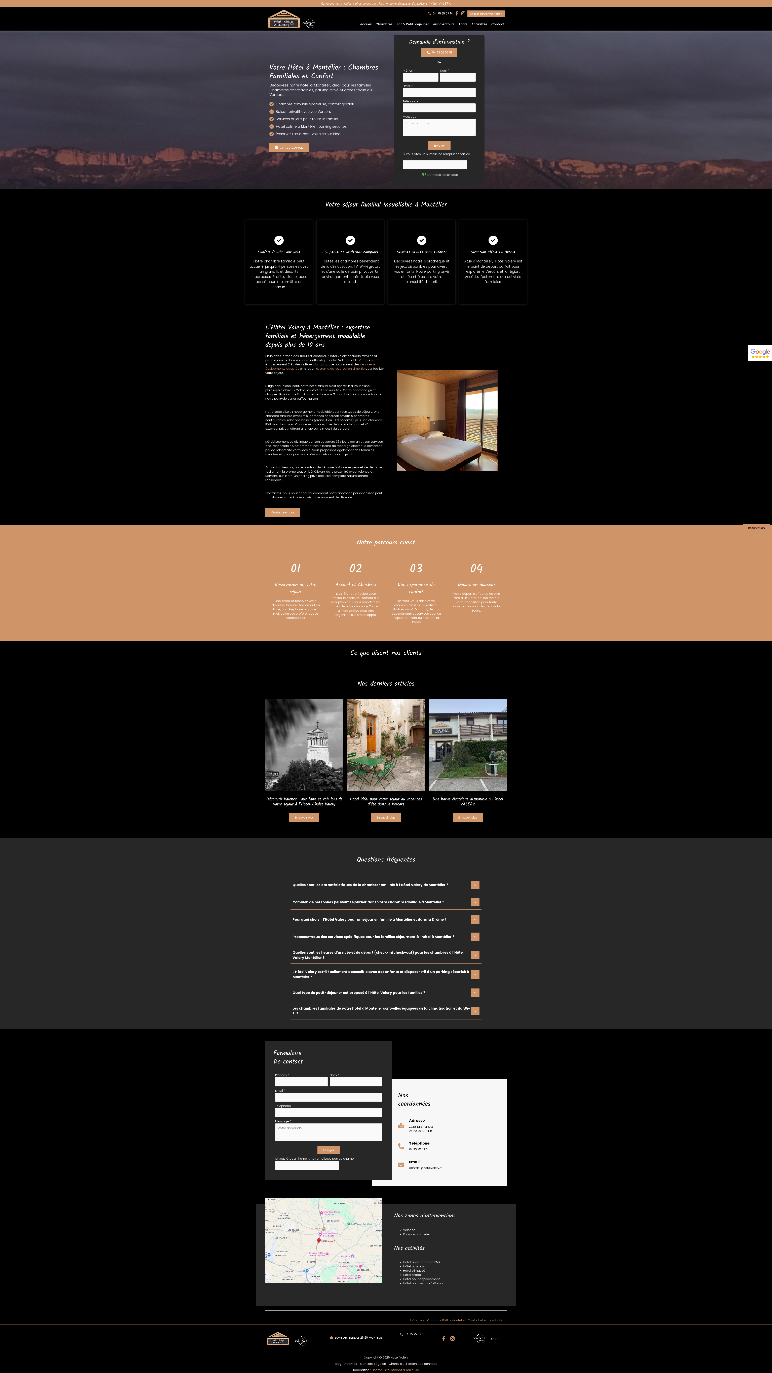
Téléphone (411, 101)
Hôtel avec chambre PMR (421, 1262)
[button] (440, 13)
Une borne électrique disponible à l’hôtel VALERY (468, 802)
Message (411, 116)
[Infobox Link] (415, 1127)
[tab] (386, 884)
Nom (444, 70)
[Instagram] (452, 1338)
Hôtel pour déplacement (421, 1279)
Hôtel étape (412, 1275)
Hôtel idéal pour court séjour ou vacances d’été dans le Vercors (386, 802)
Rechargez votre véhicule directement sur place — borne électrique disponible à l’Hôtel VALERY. (386, 3)
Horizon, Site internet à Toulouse (395, 1370)
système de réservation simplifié (340, 368)
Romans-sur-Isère (416, 1234)
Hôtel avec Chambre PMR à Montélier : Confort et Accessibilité (458, 1320)
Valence (409, 1230)
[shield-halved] (424, 175)
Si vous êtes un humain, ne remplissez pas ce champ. (314, 1158)
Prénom (410, 70)
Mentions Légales (373, 1364)
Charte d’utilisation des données (413, 1364)
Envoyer (439, 146)
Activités (350, 1364)
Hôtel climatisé (414, 1270)
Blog (338, 1364)
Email (408, 86)
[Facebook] (443, 1338)
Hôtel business (414, 1266)
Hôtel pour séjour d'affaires (423, 1283)
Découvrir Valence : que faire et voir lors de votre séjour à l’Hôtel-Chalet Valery (304, 802)
